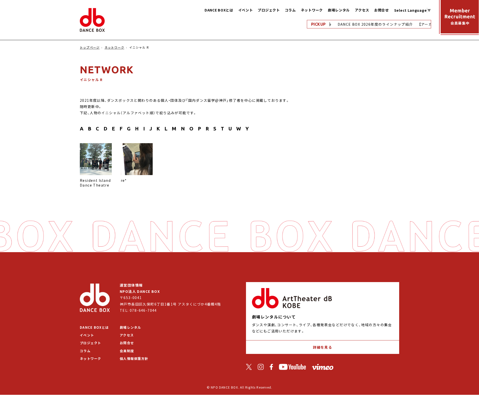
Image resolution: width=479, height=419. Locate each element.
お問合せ (381, 9)
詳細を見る (322, 347)
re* (124, 180)
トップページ (90, 47)
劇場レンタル (339, 9)
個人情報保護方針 (134, 358)
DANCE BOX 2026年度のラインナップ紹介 (371, 24)
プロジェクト (269, 9)
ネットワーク (312, 9)
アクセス (362, 9)
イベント (245, 9)
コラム (290, 9)
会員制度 (127, 350)
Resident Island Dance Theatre (95, 183)
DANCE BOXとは (219, 9)
